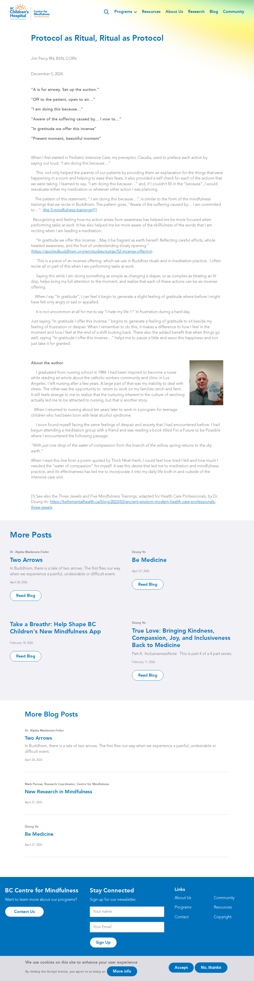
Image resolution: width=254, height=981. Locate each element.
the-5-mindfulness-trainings (68, 210)
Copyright (222, 917)
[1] (95, 210)
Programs (123, 11)
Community (233, 11)
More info (122, 971)
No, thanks (211, 967)
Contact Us (24, 911)
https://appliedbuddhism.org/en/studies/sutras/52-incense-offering (91, 252)
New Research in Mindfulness (58, 792)
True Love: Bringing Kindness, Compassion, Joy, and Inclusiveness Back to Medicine (181, 638)
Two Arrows (26, 559)
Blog (214, 11)
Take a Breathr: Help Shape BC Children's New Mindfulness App (55, 627)
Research (196, 11)
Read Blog (25, 595)
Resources (151, 11)
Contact (182, 917)
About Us (174, 11)
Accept (181, 967)
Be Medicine (149, 559)
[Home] (30, 12)
